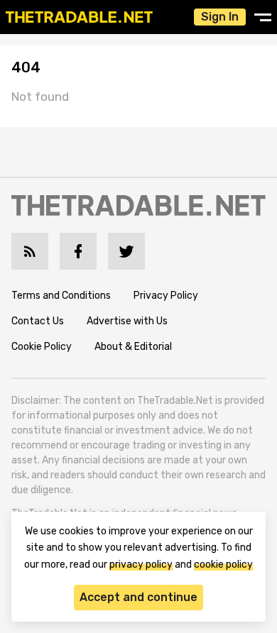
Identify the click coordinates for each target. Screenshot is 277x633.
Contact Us (37, 321)
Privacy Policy (166, 296)
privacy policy (141, 564)
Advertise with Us (127, 321)
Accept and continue (138, 597)
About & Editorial (133, 347)
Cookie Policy (41, 347)
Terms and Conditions (61, 296)
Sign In (220, 16)
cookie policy (223, 564)
